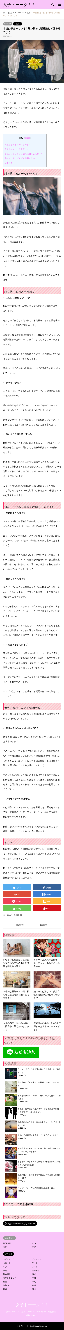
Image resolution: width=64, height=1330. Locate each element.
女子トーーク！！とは (15, 1312)
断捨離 (16, 915)
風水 (17, 24)
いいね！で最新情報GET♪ (22, 1204)
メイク (35, 1267)
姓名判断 (7, 1274)
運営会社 (52, 1312)
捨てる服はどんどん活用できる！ (21, 158)
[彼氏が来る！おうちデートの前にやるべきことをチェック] (46, 925)
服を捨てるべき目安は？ (17, 149)
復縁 (34, 1274)
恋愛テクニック (9, 1278)
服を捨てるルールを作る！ (18, 144)
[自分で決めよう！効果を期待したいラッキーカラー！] (17, 925)
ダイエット (36, 1259)
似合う (10, 915)
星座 (5, 1282)
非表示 (27, 138)
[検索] (52, 4)
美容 (34, 1247)
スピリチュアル (9, 1259)
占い (34, 1243)
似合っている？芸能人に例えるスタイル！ (25, 154)
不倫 (5, 1270)
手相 (34, 1278)
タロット (7, 1263)
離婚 (5, 1289)
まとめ (9, 163)
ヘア (5, 1267)
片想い (6, 1285)
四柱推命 (35, 1270)
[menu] (59, 4)
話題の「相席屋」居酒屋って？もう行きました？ (38, 1135)
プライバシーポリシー (36, 1312)
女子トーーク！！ (32, 1305)
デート (35, 1263)
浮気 (34, 1282)
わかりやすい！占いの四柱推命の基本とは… (36, 1188)
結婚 (34, 1285)
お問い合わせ (31, 1315)
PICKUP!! (7, 24)
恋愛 (5, 1247)
